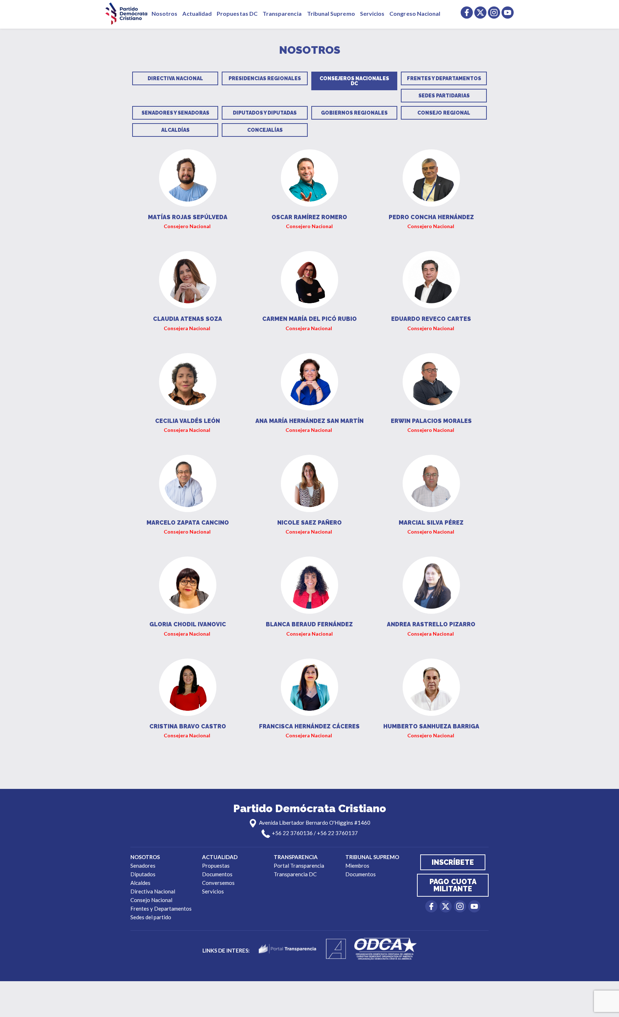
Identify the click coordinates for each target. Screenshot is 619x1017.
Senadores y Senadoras (175, 113)
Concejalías (265, 130)
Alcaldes (140, 882)
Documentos (217, 874)
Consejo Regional (443, 113)
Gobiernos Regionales (354, 113)
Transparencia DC (295, 874)
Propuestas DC (237, 13)
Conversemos (218, 882)
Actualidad (197, 13)
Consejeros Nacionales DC (354, 81)
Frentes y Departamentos (444, 78)
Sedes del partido (150, 917)
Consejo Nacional (151, 900)
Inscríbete (453, 862)
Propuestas (216, 865)
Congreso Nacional (414, 13)
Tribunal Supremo (331, 13)
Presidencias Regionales (265, 78)
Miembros (357, 865)
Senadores (142, 865)
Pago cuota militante (453, 885)
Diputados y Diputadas (265, 113)
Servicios (372, 13)
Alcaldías (175, 130)
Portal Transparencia (299, 865)
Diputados (142, 874)
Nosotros (164, 13)
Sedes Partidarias (444, 95)
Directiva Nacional (175, 78)
